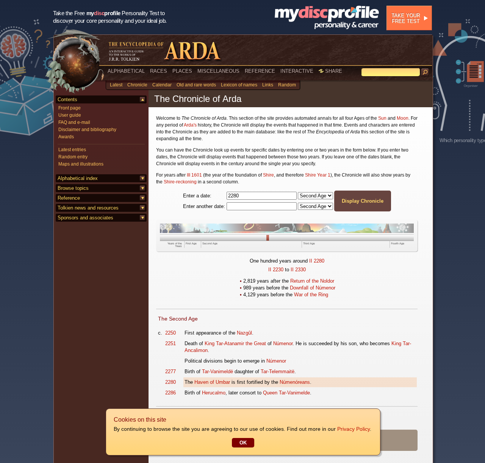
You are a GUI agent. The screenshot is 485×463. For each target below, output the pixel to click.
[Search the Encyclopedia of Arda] (425, 72)
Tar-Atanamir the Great (241, 343)
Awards (66, 136)
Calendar (162, 85)
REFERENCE (260, 71)
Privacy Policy (353, 429)
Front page (69, 108)
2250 (170, 333)
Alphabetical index (78, 178)
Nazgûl (244, 333)
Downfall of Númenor (312, 288)
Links (267, 85)
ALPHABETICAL (126, 71)
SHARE (333, 71)
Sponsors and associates (85, 218)
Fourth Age (397, 243)
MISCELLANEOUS (218, 71)
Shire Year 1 (317, 175)
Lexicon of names (239, 85)
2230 (278, 269)
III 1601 (194, 175)
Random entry (73, 157)
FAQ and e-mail (74, 122)
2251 (170, 343)
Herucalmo (213, 393)
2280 (319, 261)
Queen (270, 393)
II (310, 261)
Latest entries (72, 149)
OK (243, 443)
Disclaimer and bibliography (87, 129)
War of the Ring (311, 294)
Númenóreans (295, 382)
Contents (67, 99)
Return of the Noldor (312, 281)
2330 (300, 269)
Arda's (190, 125)
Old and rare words (196, 85)
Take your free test (405, 18)
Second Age (209, 243)
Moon (402, 118)
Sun (382, 118)
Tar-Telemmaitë (277, 371)
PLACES (182, 71)
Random (287, 85)
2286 (170, 393)
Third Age (309, 243)
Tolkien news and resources (88, 208)
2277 (170, 371)
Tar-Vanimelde (294, 393)
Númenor (283, 343)
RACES (158, 71)
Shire (268, 175)
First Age (191, 243)
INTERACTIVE (296, 71)
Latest (116, 85)
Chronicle (137, 85)
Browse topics (73, 188)
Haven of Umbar (212, 382)
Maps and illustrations (80, 164)
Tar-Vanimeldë (217, 371)
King (209, 343)
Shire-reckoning (180, 182)
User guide (69, 115)
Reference (69, 198)
